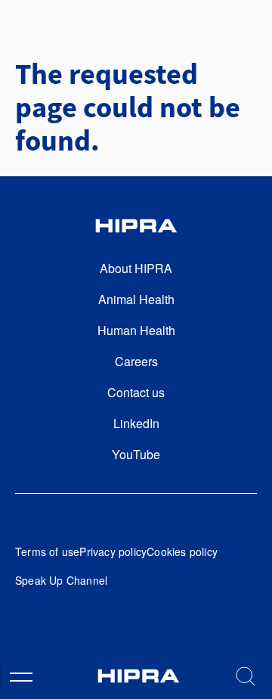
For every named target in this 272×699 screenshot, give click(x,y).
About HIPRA (136, 268)
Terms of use (47, 551)
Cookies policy (182, 551)
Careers (136, 361)
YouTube (136, 454)
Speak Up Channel (61, 580)
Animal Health (136, 299)
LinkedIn (136, 423)
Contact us (136, 392)
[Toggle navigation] (21, 676)
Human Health (136, 330)
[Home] (138, 676)
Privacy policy (113, 551)
